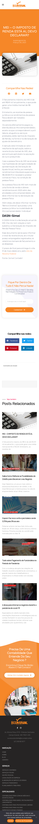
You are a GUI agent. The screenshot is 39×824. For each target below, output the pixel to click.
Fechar (10, 821)
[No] (36, 817)
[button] (3, 4)
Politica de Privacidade (24, 821)
